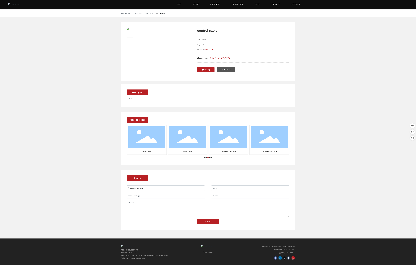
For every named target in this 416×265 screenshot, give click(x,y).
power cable (146, 151)
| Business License (288, 246)
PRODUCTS (138, 13)
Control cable (149, 13)
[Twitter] (284, 258)
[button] (204, 157)
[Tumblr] (288, 258)
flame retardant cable (228, 151)
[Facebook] (275, 258)
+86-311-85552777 (219, 58)
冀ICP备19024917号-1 (287, 253)
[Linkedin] (280, 258)
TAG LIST (291, 249)
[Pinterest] (293, 258)
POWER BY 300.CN (280, 249)
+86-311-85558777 (131, 253)
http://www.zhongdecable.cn (135, 258)
